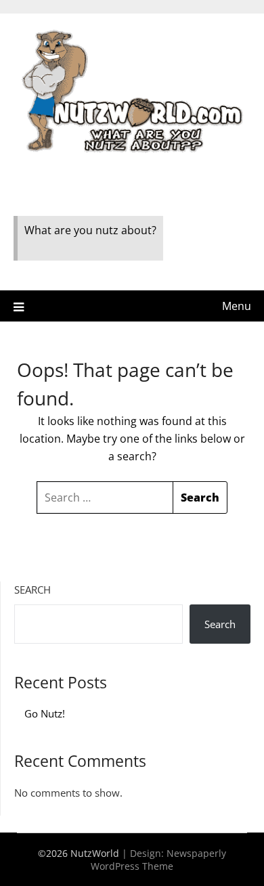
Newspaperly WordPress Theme (158, 859)
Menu (236, 305)
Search (32, 589)
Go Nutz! (44, 713)
